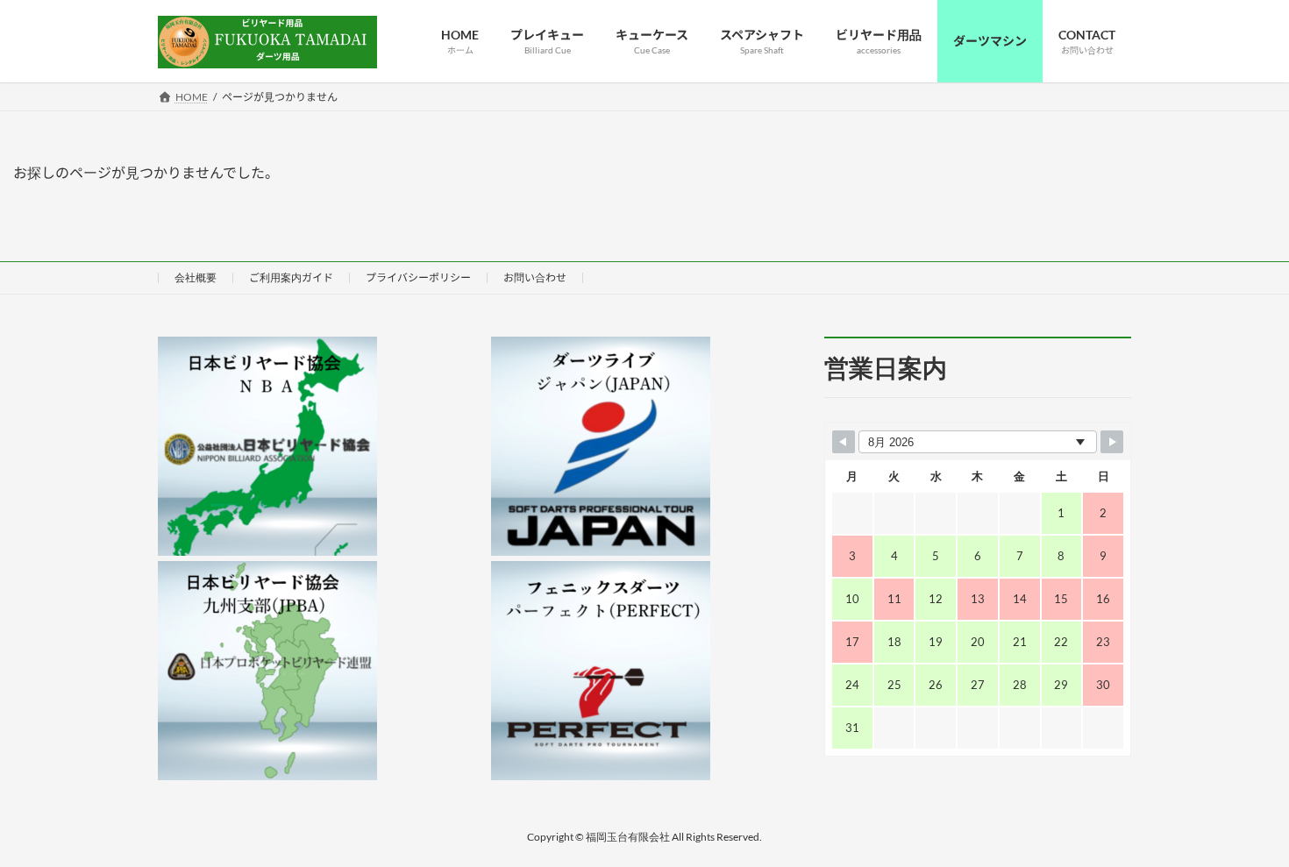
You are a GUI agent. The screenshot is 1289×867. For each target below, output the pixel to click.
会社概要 (195, 277)
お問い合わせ (534, 277)
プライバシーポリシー (418, 277)
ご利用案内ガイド (291, 277)
